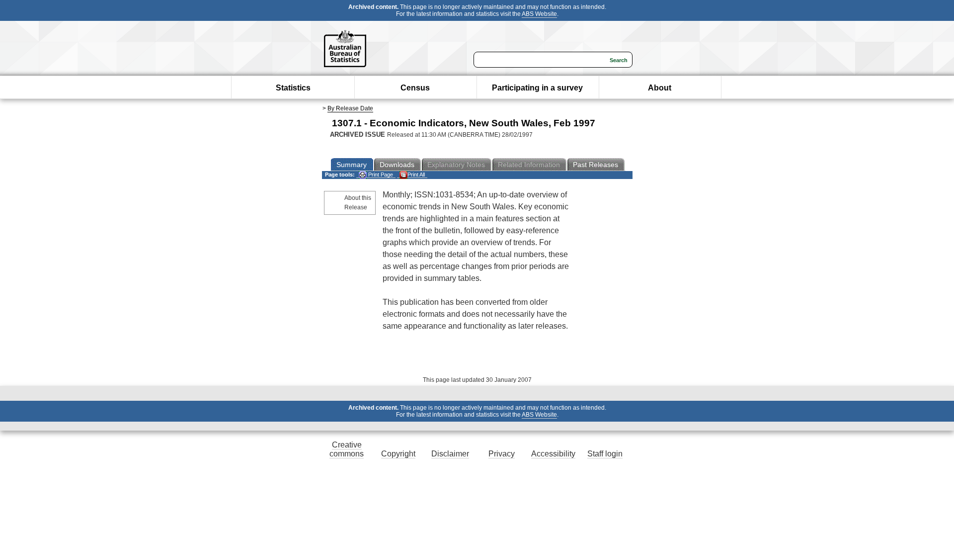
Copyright (398, 453)
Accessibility (553, 453)
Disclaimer (450, 453)
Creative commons (346, 449)
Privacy (501, 453)
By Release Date (350, 108)
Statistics (293, 88)
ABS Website (539, 13)
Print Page (380, 175)
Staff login (605, 453)
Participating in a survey (537, 88)
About (659, 88)
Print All (416, 175)
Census (415, 88)
